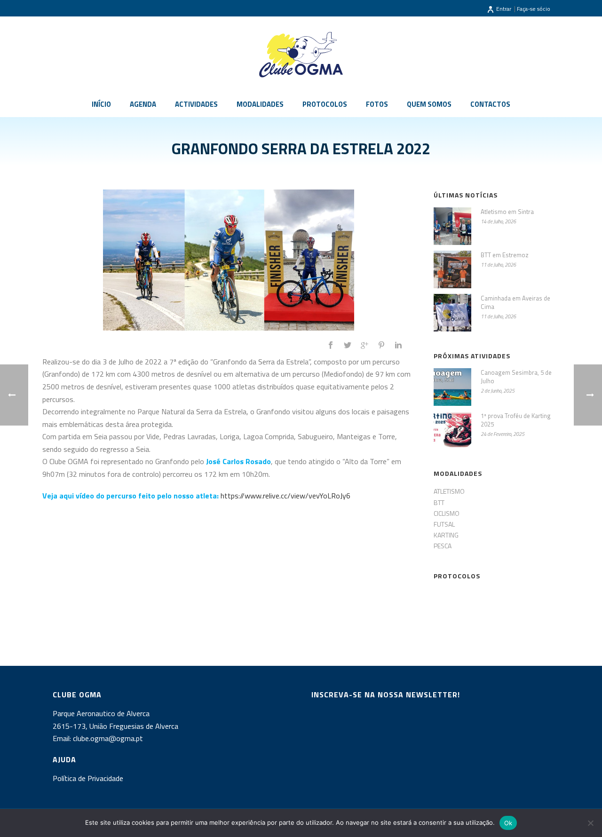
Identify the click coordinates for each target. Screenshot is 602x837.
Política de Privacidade (88, 778)
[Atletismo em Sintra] (452, 226)
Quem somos (429, 104)
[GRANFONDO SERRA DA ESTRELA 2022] (228, 260)
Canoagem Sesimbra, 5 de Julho (516, 376)
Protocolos (324, 104)
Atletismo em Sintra (507, 211)
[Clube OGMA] (301, 54)
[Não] (590, 823)
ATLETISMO (449, 491)
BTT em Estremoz (505, 255)
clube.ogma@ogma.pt (109, 738)
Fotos (377, 104)
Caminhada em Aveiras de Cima (515, 302)
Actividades (196, 104)
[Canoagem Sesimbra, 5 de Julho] (452, 387)
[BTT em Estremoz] (452, 269)
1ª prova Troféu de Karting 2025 (516, 419)
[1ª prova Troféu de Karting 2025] (452, 430)
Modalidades (260, 104)
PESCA (443, 546)
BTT (439, 502)
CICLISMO (446, 513)
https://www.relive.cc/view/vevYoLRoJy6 (285, 495)
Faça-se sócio (533, 8)
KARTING (446, 535)
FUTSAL (444, 524)
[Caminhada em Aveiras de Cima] (452, 313)
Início (101, 104)
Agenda (143, 104)
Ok (508, 823)
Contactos (490, 104)
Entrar (503, 8)
